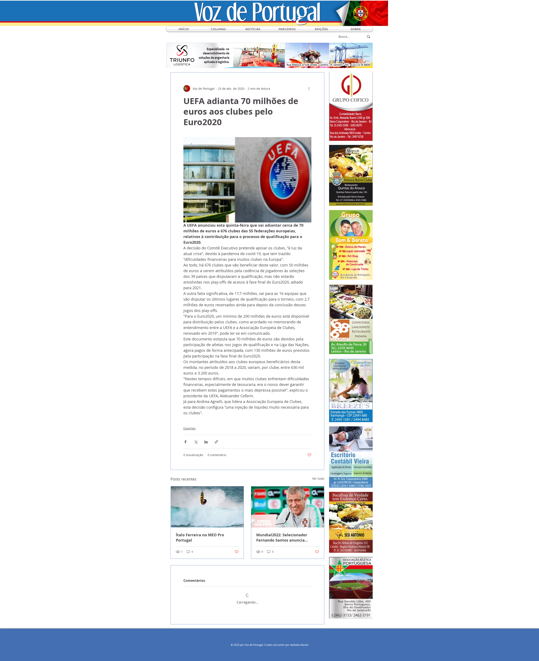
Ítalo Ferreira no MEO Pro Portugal (200, 537)
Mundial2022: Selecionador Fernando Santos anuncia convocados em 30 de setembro (286, 537)
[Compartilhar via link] (216, 442)
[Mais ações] (308, 88)
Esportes (189, 428)
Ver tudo (318, 478)
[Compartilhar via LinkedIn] (206, 442)
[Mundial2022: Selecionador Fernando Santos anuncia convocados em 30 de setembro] (287, 506)
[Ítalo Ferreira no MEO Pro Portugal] (207, 506)
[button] (218, 29)
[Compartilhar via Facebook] (185, 442)
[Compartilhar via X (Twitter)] (196, 442)
